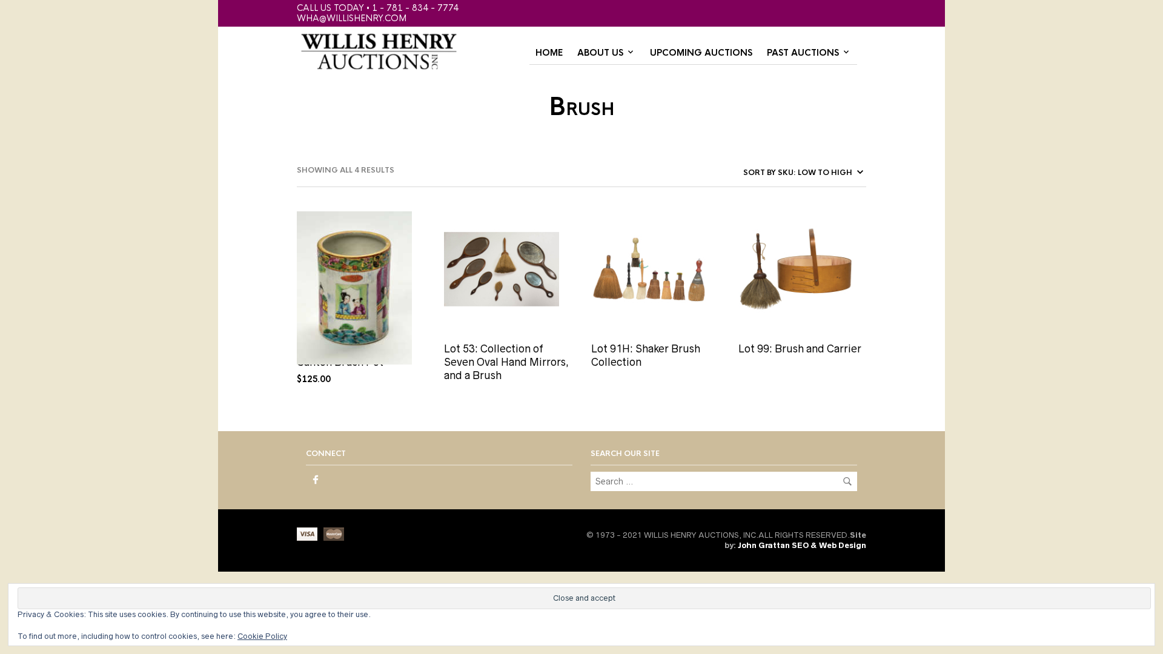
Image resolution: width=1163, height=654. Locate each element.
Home (549, 52)
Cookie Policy (262, 636)
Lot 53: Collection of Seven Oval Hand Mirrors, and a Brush (506, 362)
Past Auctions (803, 52)
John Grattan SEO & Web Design (802, 545)
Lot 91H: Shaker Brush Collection (645, 355)
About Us (600, 52)
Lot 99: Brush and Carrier (799, 349)
